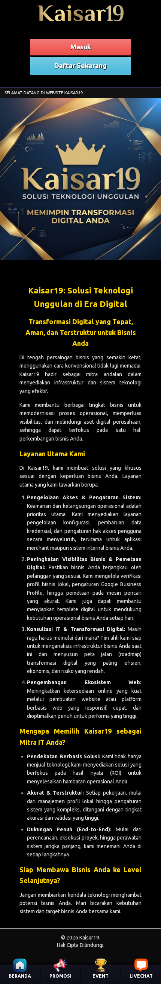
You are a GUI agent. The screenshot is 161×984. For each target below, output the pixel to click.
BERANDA (20, 976)
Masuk (80, 47)
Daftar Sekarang (80, 65)
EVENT (100, 976)
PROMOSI (60, 976)
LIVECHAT (141, 976)
